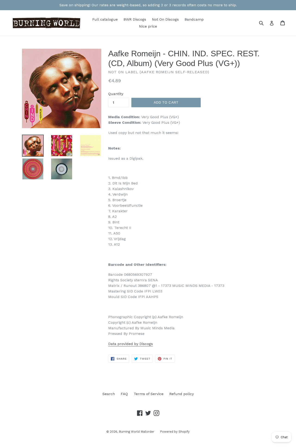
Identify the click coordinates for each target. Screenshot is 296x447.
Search (108, 394)
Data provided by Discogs (130, 344)
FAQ (124, 394)
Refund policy (181, 394)
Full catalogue (105, 19)
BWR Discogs (134, 19)
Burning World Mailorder (136, 431)
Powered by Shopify (175, 431)
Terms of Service (148, 394)
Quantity (115, 94)
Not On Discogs (165, 19)
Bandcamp (194, 19)
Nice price (148, 26)
